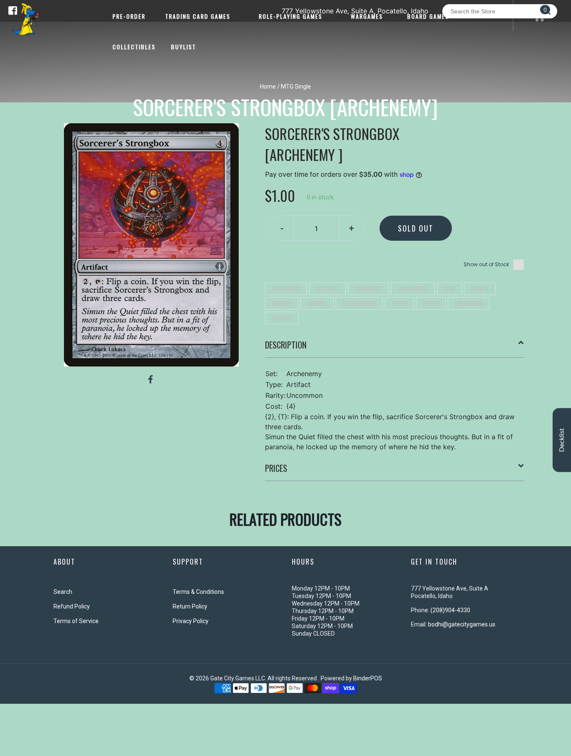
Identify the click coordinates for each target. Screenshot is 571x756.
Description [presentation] (285, 345)
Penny (399, 303)
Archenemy (286, 288)
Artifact (327, 288)
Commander (413, 288)
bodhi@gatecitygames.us (461, 624)
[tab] (394, 348)
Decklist (561, 440)
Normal (317, 303)
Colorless (368, 288)
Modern (282, 303)
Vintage (282, 317)
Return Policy (190, 606)
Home (268, 86)
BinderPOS (367, 678)
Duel (449, 288)
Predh (431, 303)
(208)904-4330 (450, 610)
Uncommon (468, 303)
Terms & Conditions (198, 591)
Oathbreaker (359, 303)
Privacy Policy (191, 621)
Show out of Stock (486, 264)
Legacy (480, 288)
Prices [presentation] (276, 468)
